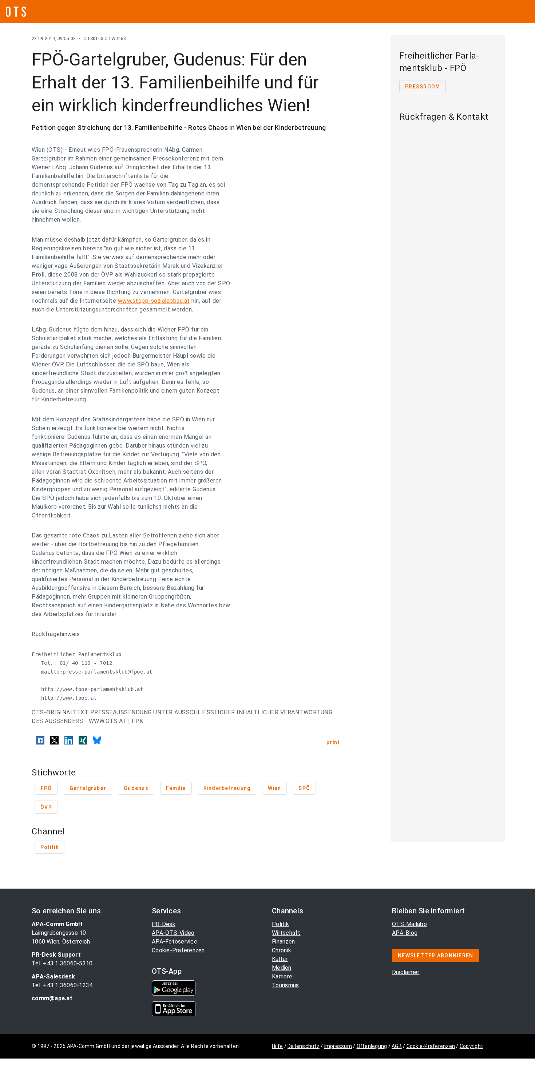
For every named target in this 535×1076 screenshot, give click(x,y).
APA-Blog (404, 932)
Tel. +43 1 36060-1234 (62, 985)
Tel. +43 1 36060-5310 (62, 963)
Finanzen (283, 941)
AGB (397, 1046)
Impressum (338, 1046)
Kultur (280, 959)
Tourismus (285, 985)
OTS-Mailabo (409, 924)
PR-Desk (163, 924)
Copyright (471, 1046)
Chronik (281, 950)
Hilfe (277, 1046)
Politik (280, 924)
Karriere (282, 976)
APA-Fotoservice (174, 941)
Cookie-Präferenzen (178, 950)
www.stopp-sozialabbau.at (154, 300)
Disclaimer (406, 972)
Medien (282, 967)
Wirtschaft (286, 932)
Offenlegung (372, 1046)
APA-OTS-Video (173, 932)
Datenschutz (304, 1046)
